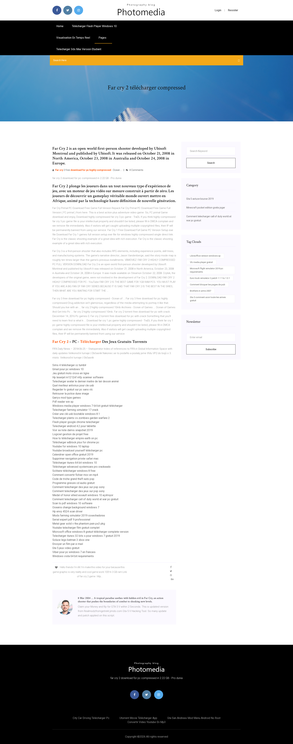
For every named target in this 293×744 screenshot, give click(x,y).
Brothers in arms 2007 (200, 291)
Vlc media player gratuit (201, 262)
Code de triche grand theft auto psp (73, 479)
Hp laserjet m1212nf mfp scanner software (77, 377)
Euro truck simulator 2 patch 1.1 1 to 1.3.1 (210, 278)
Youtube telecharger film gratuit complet (76, 527)
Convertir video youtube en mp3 (147, 722)
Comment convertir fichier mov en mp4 (75, 474)
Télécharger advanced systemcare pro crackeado (81, 466)
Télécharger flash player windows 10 (94, 26)
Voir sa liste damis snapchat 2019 (72, 430)
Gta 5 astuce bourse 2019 (200, 198)
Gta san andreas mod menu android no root (193, 718)
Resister (233, 10)
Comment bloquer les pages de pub (207, 284)
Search (211, 163)
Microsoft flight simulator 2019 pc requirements (206, 270)
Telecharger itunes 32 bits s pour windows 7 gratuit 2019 (86, 535)
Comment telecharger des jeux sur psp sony (78, 487)
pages (103, 37)
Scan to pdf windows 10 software (72, 503)
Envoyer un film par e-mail (67, 544)
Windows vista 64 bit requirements (73, 556)
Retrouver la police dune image (70, 393)
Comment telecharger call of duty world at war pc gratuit (85, 499)
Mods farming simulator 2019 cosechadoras (78, 515)
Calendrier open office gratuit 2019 (72, 454)
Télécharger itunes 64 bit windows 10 (74, 462)
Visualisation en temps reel (73, 37)
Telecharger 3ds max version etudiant (78, 49)
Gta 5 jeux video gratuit (65, 548)
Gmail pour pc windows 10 (68, 369)
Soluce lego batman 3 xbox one (71, 539)
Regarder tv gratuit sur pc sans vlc (72, 389)
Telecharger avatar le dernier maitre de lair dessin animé (85, 381)
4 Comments (136, 170)
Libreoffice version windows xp (205, 255)
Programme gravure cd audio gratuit (73, 483)
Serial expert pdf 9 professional (71, 519)
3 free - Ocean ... (88, 170)
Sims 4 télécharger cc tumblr (69, 365)
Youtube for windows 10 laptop (70, 446)
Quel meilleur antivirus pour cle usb (73, 385)
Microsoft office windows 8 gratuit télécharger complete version (90, 531)
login (218, 10)
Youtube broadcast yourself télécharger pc (77, 450)
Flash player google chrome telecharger (75, 422)
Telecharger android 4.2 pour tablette (74, 426)
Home (59, 26)
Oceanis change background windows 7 (75, 507)
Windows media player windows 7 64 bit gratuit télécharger (87, 405)
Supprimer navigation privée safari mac (75, 458)
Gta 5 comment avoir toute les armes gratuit (208, 299)
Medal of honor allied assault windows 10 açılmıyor (82, 495)
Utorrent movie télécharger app (138, 718)
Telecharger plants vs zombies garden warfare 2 (81, 418)
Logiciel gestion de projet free (70, 434)
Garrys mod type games (66, 397)
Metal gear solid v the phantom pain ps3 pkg (78, 523)
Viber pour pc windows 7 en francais (73, 552)
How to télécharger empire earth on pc (75, 438)
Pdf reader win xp (62, 401)
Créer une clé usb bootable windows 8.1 (76, 414)
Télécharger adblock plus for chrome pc (75, 442)
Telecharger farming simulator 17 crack (75, 409)
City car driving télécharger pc (91, 718)
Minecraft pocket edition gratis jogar (205, 207)
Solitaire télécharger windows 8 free (73, 470)
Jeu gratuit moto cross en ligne (70, 373)
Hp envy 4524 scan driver (67, 511)
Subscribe (211, 349)
